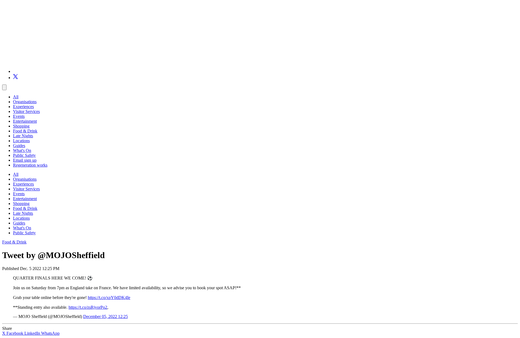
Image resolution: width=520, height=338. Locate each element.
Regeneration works (30, 165)
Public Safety (24, 155)
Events (19, 116)
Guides (19, 145)
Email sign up (25, 160)
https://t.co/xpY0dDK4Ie (109, 297)
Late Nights (23, 136)
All (15, 97)
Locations (21, 140)
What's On (22, 150)
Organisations (25, 101)
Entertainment (25, 121)
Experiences (23, 106)
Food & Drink (25, 131)
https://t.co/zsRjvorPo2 (88, 307)
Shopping (21, 126)
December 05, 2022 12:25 (105, 316)
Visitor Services (26, 111)
